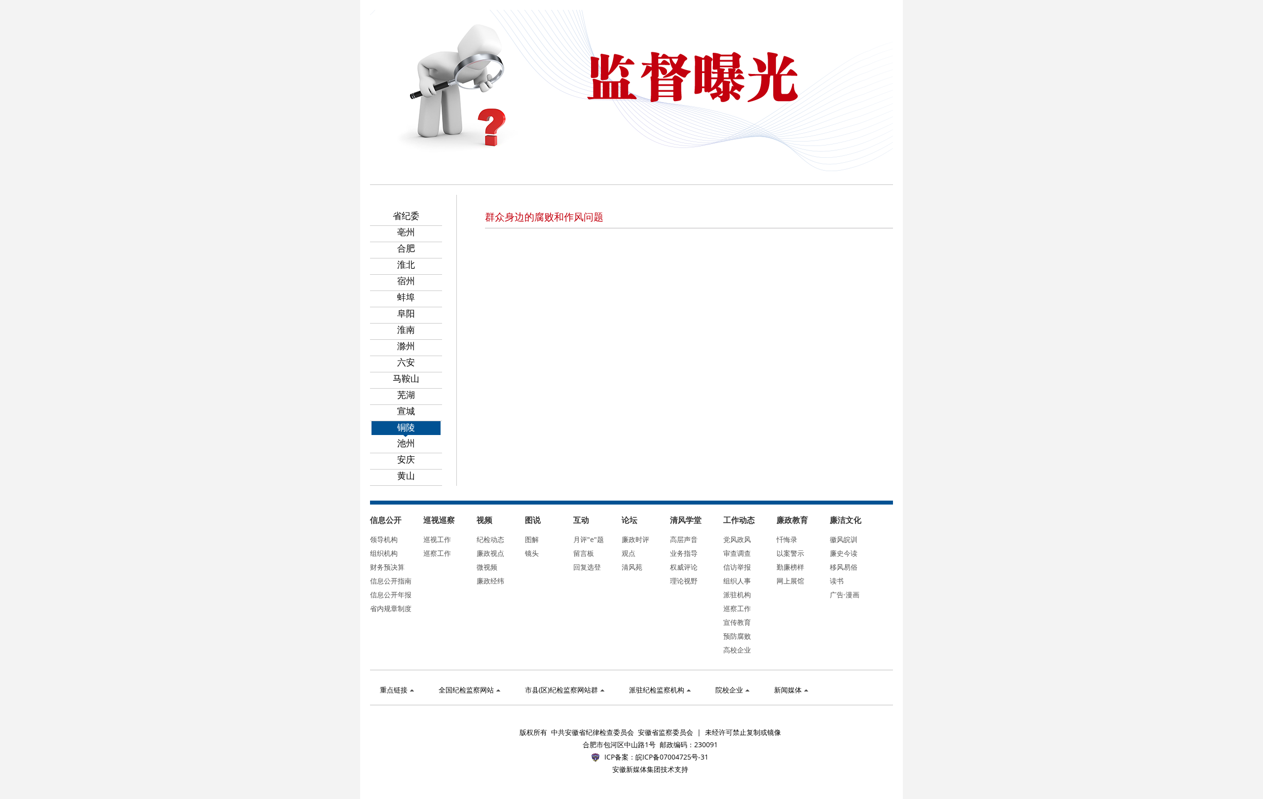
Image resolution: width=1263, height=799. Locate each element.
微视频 (487, 567)
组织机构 (384, 553)
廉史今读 (843, 553)
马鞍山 (406, 378)
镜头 (532, 553)
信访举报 (737, 567)
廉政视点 (490, 553)
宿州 (406, 281)
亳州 (406, 232)
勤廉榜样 (790, 567)
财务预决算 (387, 567)
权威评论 (684, 567)
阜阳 (406, 313)
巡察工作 (437, 553)
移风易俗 (843, 567)
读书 (837, 580)
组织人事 (737, 580)
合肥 (406, 248)
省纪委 (406, 215)
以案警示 (790, 553)
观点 (628, 553)
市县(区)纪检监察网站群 (561, 689)
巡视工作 (437, 539)
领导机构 (384, 539)
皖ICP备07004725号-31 (671, 757)
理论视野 (684, 580)
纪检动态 (490, 539)
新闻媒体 (788, 689)
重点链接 (394, 689)
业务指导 (684, 553)
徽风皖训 (843, 539)
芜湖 (406, 394)
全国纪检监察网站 (466, 689)
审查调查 (737, 553)
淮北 (406, 264)
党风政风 (737, 539)
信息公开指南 (390, 580)
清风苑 (632, 567)
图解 (532, 539)
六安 (406, 362)
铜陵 (406, 427)
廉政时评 (635, 539)
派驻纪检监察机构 (656, 689)
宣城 (406, 411)
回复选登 (587, 567)
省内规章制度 (390, 608)
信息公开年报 (390, 594)
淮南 (406, 329)
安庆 (406, 459)
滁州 (406, 346)
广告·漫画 (844, 594)
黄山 (406, 475)
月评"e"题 (588, 539)
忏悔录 (787, 539)
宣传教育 (737, 622)
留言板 (583, 553)
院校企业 (729, 689)
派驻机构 (737, 594)
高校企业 (737, 649)
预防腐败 (737, 636)
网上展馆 (790, 580)
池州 (406, 443)
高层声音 (684, 539)
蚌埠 (406, 297)
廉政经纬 (490, 580)
